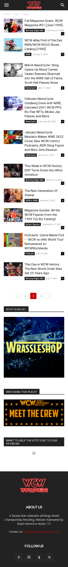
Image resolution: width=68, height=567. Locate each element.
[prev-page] (18, 296)
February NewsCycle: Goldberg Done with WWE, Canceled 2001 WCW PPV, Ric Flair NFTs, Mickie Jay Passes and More (43, 107)
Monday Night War (35, 30)
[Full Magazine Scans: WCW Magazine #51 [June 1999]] (13, 25)
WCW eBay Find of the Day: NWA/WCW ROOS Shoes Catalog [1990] (44, 44)
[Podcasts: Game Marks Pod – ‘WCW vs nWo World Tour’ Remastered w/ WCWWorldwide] (13, 240)
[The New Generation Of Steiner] (13, 195)
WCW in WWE (32, 200)
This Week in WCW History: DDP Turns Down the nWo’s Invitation (44, 170)
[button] (6, 5)
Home (7, 14)
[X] (49, 557)
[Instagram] (29, 557)
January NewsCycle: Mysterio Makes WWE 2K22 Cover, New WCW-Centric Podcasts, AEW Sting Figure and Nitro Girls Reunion (44, 141)
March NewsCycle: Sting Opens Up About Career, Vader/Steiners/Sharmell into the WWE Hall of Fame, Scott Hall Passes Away (44, 73)
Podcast (30, 253)
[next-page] (49, 296)
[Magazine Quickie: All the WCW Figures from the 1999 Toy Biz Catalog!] (13, 215)
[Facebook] (18, 557)
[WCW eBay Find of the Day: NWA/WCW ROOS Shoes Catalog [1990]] (13, 45)
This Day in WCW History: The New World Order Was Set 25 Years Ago (43, 268)
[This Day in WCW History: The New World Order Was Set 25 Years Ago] (13, 269)
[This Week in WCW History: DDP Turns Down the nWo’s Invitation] (13, 171)
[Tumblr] (39, 557)
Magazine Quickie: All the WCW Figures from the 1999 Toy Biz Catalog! (42, 214)
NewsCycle (31, 88)
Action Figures (33, 224)
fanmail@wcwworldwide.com (41, 531)
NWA (28, 54)
